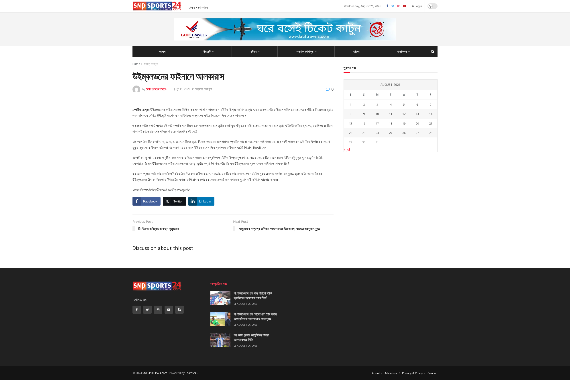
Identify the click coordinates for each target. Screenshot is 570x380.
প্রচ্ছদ (162, 51)
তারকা (356, 51)
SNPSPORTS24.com (154, 373)
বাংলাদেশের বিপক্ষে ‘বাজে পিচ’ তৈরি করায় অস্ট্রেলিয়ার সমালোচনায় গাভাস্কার (255, 316)
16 (363, 123)
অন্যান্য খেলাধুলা (305, 51)
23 (363, 133)
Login (418, 6)
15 (350, 123)
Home (136, 64)
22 (350, 133)
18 (390, 123)
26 (403, 133)
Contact (433, 373)
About (376, 373)
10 (377, 114)
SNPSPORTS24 (156, 89)
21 (430, 123)
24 (377, 133)
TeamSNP (191, 373)
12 (403, 114)
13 (417, 114)
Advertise (391, 373)
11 (390, 114)
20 (417, 123)
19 (403, 123)
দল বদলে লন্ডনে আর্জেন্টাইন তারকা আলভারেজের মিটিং (251, 337)
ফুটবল (253, 51)
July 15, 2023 (182, 89)
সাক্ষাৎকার (402, 51)
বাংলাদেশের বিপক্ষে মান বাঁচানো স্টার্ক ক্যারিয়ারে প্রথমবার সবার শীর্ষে (253, 295)
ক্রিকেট (207, 51)
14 (430, 114)
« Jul (347, 149)
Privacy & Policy (412, 373)
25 (390, 133)
